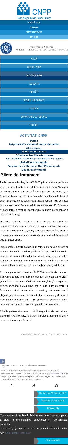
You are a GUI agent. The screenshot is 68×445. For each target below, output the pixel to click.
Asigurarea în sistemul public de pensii (34, 144)
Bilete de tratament (34, 151)
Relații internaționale (34, 162)
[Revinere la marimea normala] (11, 388)
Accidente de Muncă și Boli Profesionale (34, 165)
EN (36, 37)
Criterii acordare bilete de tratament (35, 155)
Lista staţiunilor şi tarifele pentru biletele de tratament (35, 158)
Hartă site (34, 22)
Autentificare (34, 32)
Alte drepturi (34, 147)
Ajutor (34, 27)
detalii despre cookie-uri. (18, 432)
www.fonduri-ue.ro (59, 373)
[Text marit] (34, 388)
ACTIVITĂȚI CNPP (33, 135)
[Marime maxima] (56, 388)
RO (32, 37)
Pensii (34, 140)
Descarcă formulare (34, 169)
